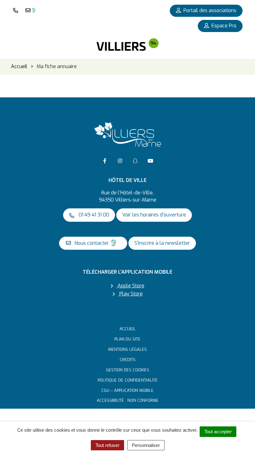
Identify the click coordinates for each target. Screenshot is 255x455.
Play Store (130, 293)
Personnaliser (146, 445)
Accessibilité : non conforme (128, 400)
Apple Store (130, 285)
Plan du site (127, 339)
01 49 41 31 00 (93, 214)
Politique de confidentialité (128, 380)
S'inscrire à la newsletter (162, 243)
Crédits (128, 359)
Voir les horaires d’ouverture (154, 214)
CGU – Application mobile (127, 390)
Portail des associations (209, 10)
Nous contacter (91, 243)
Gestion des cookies (127, 370)
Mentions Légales (127, 349)
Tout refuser (107, 445)
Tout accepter (218, 431)
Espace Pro (223, 25)
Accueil (127, 329)
